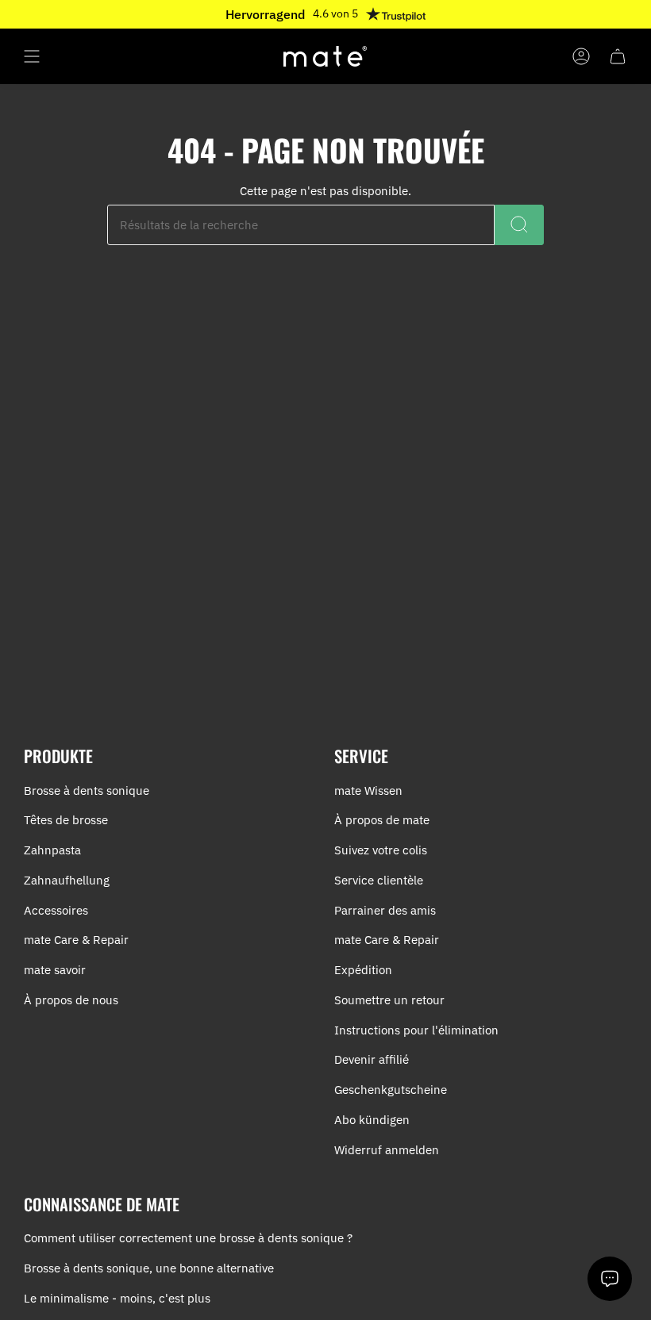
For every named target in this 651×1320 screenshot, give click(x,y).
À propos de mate (382, 819)
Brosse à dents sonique (86, 790)
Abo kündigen (372, 1119)
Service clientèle (378, 880)
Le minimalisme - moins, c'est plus (117, 1298)
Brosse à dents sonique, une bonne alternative (149, 1268)
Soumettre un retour (389, 999)
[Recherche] (519, 225)
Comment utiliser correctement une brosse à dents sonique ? (188, 1237)
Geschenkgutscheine (390, 1089)
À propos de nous (71, 999)
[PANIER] (617, 56)
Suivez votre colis (380, 850)
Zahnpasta (52, 850)
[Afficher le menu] (32, 56)
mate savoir (55, 969)
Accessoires (56, 910)
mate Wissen (368, 790)
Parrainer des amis (385, 910)
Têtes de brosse (66, 819)
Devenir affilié (371, 1059)
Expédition (363, 969)
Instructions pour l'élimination (416, 1030)
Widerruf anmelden (386, 1149)
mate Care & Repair (76, 939)
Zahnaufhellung (67, 880)
